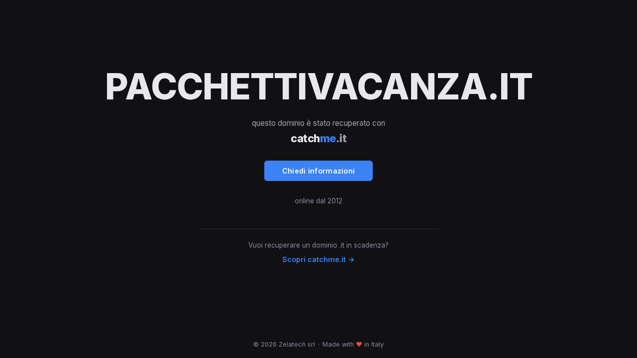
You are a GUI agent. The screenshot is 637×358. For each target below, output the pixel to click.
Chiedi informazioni (318, 171)
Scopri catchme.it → (318, 259)
